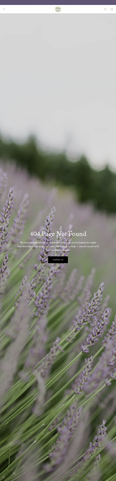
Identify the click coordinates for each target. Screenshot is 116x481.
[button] (105, 9)
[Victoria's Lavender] (58, 9)
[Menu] (6, 9)
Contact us (58, 260)
